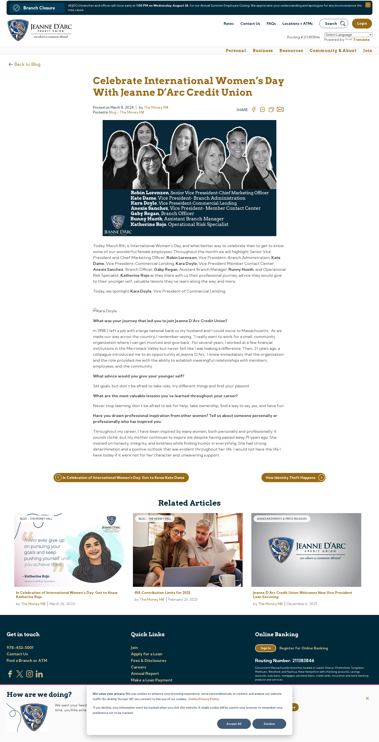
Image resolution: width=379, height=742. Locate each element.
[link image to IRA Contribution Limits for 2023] (188, 550)
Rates (229, 23)
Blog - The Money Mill (126, 112)
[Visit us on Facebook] (10, 676)
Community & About (333, 50)
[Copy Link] (271, 110)
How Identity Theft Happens (291, 477)
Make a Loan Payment (151, 680)
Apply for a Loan (146, 653)
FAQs (271, 23)
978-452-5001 (20, 647)
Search (331, 23)
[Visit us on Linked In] (39, 676)
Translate (361, 39)
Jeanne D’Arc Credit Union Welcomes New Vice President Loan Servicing (302, 594)
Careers (138, 667)
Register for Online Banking (303, 648)
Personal (236, 50)
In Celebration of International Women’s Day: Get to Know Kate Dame (123, 477)
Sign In (266, 648)
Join (367, 50)
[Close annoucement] (367, 699)
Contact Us (250, 23)
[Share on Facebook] (254, 110)
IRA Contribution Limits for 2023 (162, 592)
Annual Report (145, 673)
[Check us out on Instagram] (29, 676)
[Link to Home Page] (39, 30)
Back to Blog (27, 64)
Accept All (234, 724)
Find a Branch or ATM (27, 660)
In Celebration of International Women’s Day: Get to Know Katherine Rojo (67, 594)
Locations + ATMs (297, 23)
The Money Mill (156, 107)
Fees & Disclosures (148, 660)
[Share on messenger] (262, 109)
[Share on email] (280, 109)
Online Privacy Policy (203, 699)
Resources (291, 50)
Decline (269, 724)
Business (263, 50)
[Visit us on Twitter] (19, 676)
